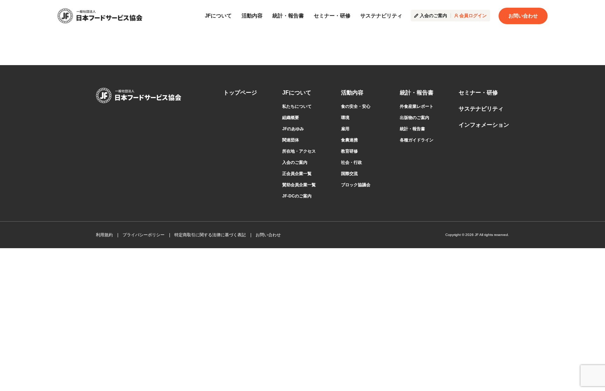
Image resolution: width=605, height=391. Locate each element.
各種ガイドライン (416, 140)
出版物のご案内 (414, 117)
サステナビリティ (381, 16)
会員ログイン (473, 15)
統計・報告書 (288, 16)
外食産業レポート (416, 106)
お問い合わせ (523, 16)
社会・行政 (351, 162)
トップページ (240, 93)
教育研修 (349, 151)
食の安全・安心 (355, 106)
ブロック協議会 (355, 184)
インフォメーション (484, 125)
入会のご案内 (433, 15)
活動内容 (252, 16)
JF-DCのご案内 (297, 196)
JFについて (218, 16)
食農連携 (349, 140)
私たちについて (297, 106)
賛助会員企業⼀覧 (299, 184)
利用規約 (104, 234)
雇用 (345, 128)
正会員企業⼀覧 (297, 173)
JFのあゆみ (293, 128)
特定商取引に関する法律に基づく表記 (210, 234)
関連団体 (290, 140)
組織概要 (290, 117)
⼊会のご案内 (294, 162)
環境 (345, 117)
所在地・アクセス (299, 151)
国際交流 (349, 173)
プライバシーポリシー (144, 234)
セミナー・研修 (332, 16)
